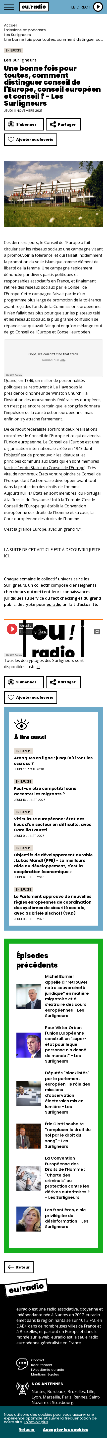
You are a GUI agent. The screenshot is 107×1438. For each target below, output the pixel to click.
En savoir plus (36, 1422)
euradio (54, 604)
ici (38, 666)
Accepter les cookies (65, 1430)
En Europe (13, 50)
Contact (37, 1360)
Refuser (27, 1430)
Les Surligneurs (17, 34)
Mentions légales (45, 1374)
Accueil (10, 25)
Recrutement (41, 1365)
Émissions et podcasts (25, 29)
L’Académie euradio (47, 1369)
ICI (6, 556)
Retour (23, 1267)
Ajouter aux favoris (34, 139)
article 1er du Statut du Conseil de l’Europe (44, 467)
